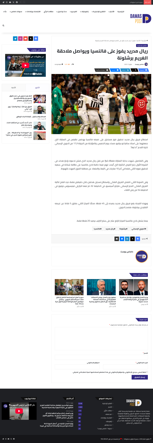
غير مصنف (108, 414)
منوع (134, 40)
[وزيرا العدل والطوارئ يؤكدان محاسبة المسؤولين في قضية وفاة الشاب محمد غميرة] (133, 287)
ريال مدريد (110, 228)
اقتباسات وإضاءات (33, 11)
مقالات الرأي (48, 11)
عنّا (5, 11)
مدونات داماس (16, 11)
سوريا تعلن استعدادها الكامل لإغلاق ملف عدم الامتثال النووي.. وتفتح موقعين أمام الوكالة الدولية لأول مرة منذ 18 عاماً (69, 300)
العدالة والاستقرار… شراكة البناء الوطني (31, 116)
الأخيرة (13, 87)
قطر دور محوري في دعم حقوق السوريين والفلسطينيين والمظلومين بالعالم (20, 98)
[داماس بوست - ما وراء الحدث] (140, 18)
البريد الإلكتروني (142, 362)
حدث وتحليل (62, 11)
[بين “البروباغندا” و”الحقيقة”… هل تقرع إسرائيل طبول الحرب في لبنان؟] (39, 136)
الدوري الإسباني (138, 228)
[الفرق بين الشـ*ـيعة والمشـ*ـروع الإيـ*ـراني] (39, 110)
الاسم (145, 353)
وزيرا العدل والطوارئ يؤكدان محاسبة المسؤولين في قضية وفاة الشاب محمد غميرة (134, 299)
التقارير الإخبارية (99, 11)
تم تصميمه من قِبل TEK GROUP (110, 439)
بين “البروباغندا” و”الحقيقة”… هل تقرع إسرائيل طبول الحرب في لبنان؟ (19, 133)
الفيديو (74, 11)
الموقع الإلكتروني (93, 362)
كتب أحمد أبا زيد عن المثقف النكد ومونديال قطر (19, 123)
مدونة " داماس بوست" (104, 428)
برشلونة (122, 228)
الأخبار (112, 11)
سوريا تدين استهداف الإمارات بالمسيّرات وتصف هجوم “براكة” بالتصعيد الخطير (119, 2)
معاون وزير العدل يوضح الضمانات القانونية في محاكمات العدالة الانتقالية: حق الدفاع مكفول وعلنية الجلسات (102, 300)
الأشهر (37, 87)
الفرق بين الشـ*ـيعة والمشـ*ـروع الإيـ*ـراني (20, 107)
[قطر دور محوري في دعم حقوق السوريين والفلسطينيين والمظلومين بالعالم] (39, 99)
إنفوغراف (85, 11)
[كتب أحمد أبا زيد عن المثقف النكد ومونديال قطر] (39, 126)
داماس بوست (139, 64)
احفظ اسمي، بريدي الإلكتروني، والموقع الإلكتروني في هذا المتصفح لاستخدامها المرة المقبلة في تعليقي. (109, 372)
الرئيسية (120, 11)
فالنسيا (97, 228)
